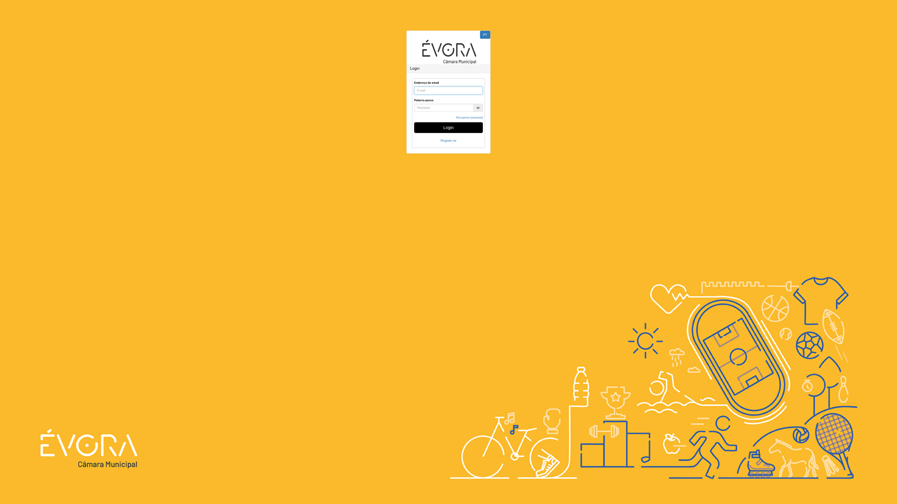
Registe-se (448, 140)
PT (485, 35)
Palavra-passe (424, 100)
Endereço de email (426, 82)
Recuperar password (469, 117)
